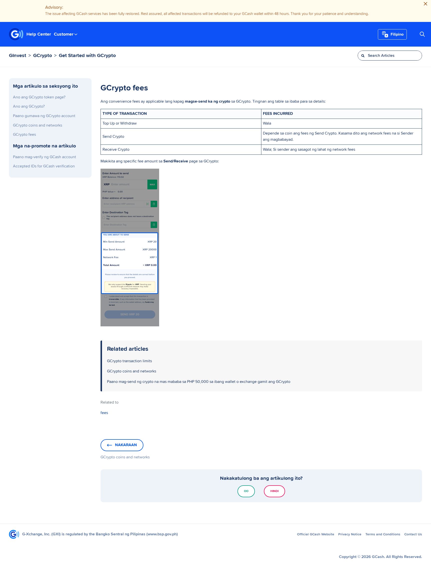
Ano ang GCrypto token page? (39, 97)
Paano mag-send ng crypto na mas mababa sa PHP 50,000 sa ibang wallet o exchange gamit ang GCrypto (198, 382)
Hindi (274, 491)
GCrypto (42, 55)
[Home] (16, 34)
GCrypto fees (24, 135)
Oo (246, 491)
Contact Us (413, 534)
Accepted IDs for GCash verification (44, 166)
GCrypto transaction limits (129, 361)
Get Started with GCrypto (87, 55)
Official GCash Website (315, 534)
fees (104, 413)
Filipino (397, 34)
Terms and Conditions (382, 534)
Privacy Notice (349, 534)
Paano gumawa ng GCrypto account (44, 116)
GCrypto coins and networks (37, 125)
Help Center (38, 34)
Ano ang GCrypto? (29, 106)
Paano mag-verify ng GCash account (44, 157)
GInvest (17, 55)
